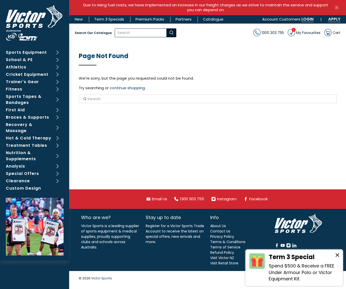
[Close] (337, 256)
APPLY (334, 19)
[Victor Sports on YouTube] (282, 246)
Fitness (14, 89)
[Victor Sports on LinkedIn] (294, 246)
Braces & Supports (27, 117)
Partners (183, 19)
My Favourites (306, 32)
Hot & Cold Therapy (28, 138)
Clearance (18, 181)
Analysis (15, 166)
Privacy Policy (222, 236)
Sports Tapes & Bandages (24, 99)
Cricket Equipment (27, 74)
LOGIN (307, 19)
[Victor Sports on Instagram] (288, 246)
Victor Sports (101, 278)
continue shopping (127, 88)
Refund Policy (222, 252)
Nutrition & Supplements (21, 156)
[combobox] (141, 32)
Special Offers (22, 173)
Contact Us (220, 231)
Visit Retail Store (224, 263)
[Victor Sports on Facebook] (277, 246)
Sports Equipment (26, 52)
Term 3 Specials (109, 19)
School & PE (19, 60)
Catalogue (213, 19)
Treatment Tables (26, 145)
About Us (218, 225)
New (79, 19)
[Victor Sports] (35, 23)
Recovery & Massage (19, 128)
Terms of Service (225, 247)
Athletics (16, 67)
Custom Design (23, 188)
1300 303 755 (272, 32)
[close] (336, 7)
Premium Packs (150, 19)
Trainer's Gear (22, 82)
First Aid (15, 110)
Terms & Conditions (227, 241)
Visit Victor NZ (222, 257)
